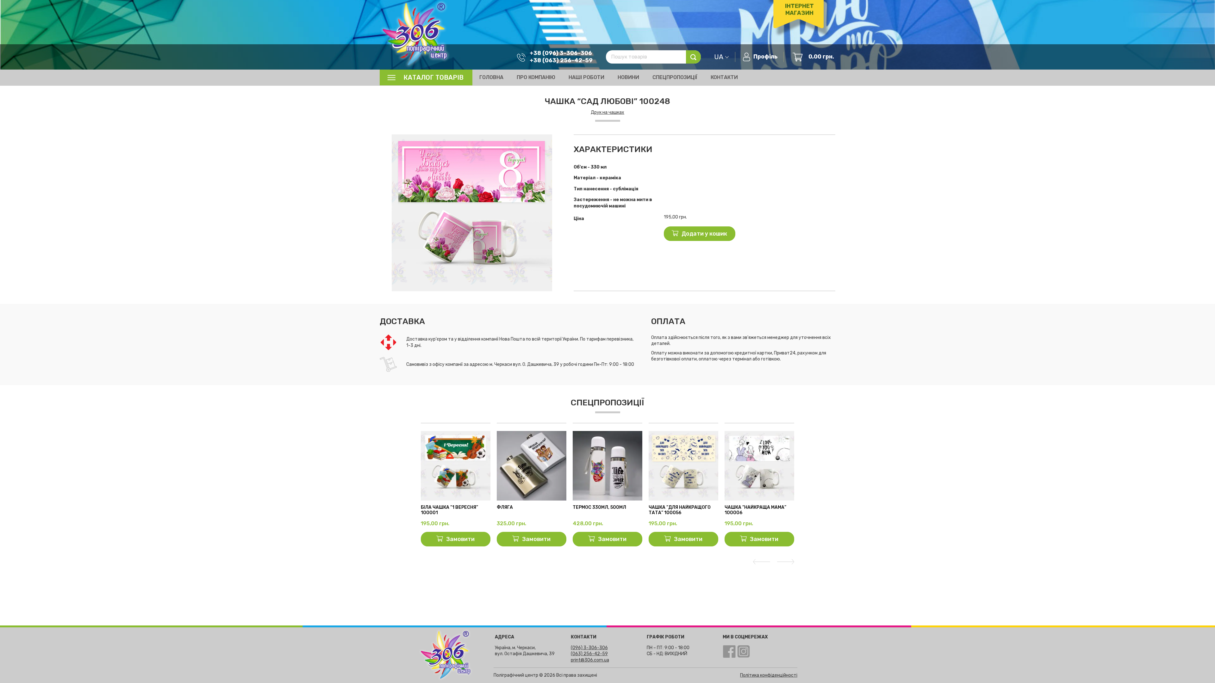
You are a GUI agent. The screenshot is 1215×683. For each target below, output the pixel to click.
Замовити (460, 539)
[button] (558, 140)
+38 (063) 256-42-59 (561, 60)
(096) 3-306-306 (589, 647)
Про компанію (536, 77)
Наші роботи (586, 77)
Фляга (505, 507)
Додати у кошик (704, 233)
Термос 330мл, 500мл (599, 507)
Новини (628, 77)
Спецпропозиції (674, 77)
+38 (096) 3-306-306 (561, 53)
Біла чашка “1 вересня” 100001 (449, 510)
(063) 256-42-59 (589, 653)
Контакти (724, 77)
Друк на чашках (607, 112)
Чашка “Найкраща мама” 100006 (755, 510)
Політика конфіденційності (768, 675)
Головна (491, 77)
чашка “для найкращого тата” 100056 (680, 510)
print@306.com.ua (590, 660)
